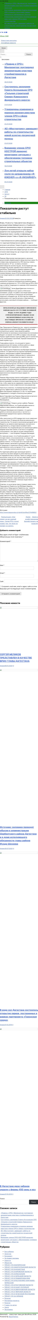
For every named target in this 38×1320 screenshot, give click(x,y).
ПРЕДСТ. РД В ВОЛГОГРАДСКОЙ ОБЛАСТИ (20, 1267)
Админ (2, 218)
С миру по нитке (10, 1305)
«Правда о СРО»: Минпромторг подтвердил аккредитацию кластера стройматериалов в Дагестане (20, 5)
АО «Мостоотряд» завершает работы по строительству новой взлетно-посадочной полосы (20, 25)
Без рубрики (9, 1251)
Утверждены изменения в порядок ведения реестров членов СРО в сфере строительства (20, 19)
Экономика (8, 1309)
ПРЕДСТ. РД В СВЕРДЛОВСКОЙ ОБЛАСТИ (19, 1289)
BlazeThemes (13, 1317)
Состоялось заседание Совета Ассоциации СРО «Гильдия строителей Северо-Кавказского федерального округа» (20, 12)
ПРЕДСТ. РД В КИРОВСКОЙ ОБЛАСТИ (18, 1272)
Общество (8, 1263)
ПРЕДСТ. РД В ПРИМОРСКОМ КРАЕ (17, 1278)
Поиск (2, 1199)
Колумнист (8, 1256)
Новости (7, 203)
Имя (2, 565)
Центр (6, 1307)
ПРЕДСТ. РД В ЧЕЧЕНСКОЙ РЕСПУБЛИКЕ (19, 1294)
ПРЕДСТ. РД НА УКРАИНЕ (13, 1296)
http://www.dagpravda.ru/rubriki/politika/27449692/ (18, 512)
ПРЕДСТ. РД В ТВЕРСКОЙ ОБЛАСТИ (17, 1292)
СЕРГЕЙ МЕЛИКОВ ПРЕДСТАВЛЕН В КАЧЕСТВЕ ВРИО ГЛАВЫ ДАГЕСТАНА (16, 657)
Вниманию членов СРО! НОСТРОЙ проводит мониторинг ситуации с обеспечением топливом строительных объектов (18, 155)
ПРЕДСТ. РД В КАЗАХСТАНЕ (14, 1269)
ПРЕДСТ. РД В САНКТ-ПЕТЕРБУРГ (16, 1287)
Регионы (7, 1298)
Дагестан (7, 1254)
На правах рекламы (11, 1258)
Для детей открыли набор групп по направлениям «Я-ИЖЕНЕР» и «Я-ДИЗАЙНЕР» (20, 174)
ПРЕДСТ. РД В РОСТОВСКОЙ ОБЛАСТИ (18, 1285)
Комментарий (5, 541)
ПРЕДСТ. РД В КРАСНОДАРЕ (14, 1274)
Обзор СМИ (4, 36)
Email (2, 573)
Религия (7, 1303)
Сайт (2, 581)
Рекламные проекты (11, 1301)
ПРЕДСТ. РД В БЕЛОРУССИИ (14, 1265)
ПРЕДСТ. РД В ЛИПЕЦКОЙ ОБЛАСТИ (17, 1276)
